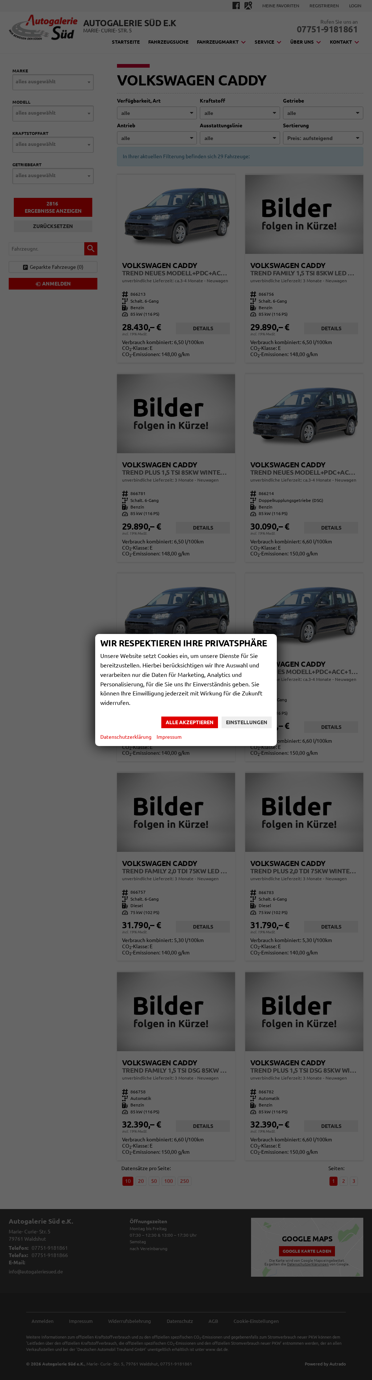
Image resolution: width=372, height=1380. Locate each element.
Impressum (169, 737)
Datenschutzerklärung (125, 737)
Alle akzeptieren (190, 722)
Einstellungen (246, 722)
